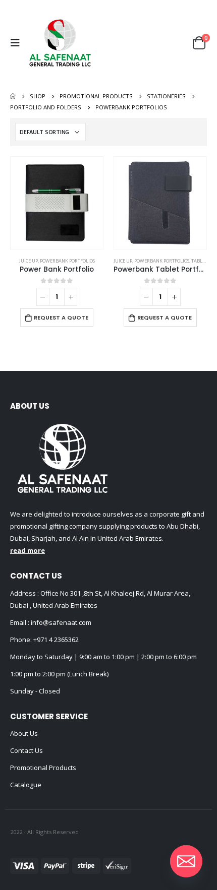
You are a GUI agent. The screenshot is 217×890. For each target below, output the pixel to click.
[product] (57, 203)
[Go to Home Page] (13, 96)
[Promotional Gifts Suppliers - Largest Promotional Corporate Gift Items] (60, 43)
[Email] (186, 861)
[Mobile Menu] (17, 42)
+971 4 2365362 (56, 639)
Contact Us (26, 750)
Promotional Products (43, 767)
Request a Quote (61, 317)
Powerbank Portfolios (67, 261)
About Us (24, 733)
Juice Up (28, 261)
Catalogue (25, 784)
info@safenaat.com (60, 622)
